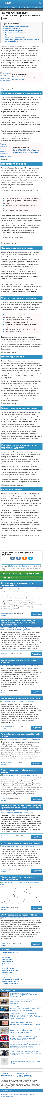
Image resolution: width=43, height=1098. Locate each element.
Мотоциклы (6, 957)
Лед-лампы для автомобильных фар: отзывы (18, 771)
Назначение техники (12, 29)
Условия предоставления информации (14, 1094)
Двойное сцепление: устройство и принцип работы (17, 584)
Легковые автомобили (10, 953)
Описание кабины (11, 41)
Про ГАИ (5, 975)
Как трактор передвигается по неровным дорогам (22, 39)
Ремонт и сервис (8, 972)
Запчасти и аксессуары (10, 970)
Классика (3, 615)
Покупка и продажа (9, 977)
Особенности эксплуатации (14, 31)
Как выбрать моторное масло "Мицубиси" (21, 698)
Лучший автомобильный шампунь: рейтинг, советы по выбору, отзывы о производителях (18, 622)
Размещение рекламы (23, 1075)
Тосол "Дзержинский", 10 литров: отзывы (20, 843)
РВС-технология (7, 959)
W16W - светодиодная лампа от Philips (19, 915)
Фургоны (5, 966)
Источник (4, 546)
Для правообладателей (24, 1076)
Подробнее (36, 614)
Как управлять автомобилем (12, 979)
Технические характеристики (15, 33)
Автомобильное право (10, 983)
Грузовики (5, 964)
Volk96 (8, 3)
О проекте (4, 1073)
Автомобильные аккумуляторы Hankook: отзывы (20, 735)
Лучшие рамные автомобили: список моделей (18, 661)
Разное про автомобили (10, 981)
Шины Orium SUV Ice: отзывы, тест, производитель (25, 78)
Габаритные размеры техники (15, 37)
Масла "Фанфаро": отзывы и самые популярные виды (17, 878)
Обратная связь (6, 1075)
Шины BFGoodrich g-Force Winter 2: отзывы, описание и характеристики (26, 151)
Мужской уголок (8, 968)
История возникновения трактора (17, 27)
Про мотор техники (11, 35)
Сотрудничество (21, 1073)
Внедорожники (7, 961)
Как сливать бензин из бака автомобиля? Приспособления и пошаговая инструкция (21, 806)
